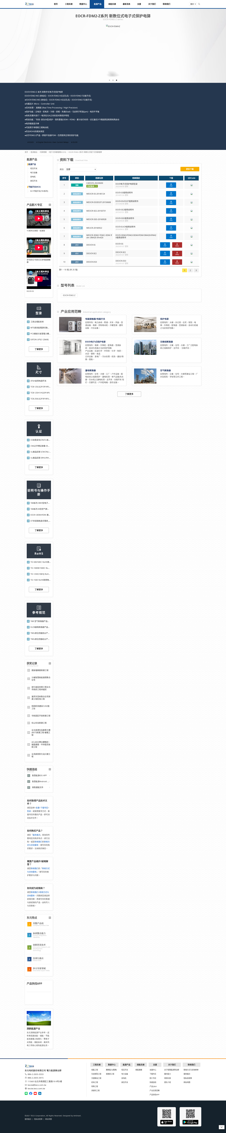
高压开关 (33, 181)
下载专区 (44, 807)
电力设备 (33, 172)
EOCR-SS (30, 291)
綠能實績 (138, 1070)
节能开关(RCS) (34, 187)
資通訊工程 (110, 1074)
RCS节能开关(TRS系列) (39, 191)
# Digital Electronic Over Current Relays (52, 142)
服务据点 (36, 835)
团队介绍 (167, 1082)
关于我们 (172, 1064)
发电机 (33, 176)
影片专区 (153, 1078)
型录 (29, 811)
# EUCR (74, 142)
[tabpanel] (113, 52)
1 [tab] (109, 80)
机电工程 (94, 1082)
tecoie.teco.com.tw (36, 1088)
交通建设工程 (96, 1078)
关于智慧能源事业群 (171, 1070)
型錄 (77, 185)
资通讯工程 (95, 1090)
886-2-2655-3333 (36, 1074)
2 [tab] (113, 80)
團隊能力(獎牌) (111, 1070)
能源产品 (32, 164)
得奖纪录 (167, 1078)
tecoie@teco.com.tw (37, 1085)
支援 (37, 807)
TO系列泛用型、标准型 (36, 230)
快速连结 (153, 1082)
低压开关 (33, 168)
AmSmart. (77, 1116)
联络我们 (38, 841)
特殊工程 (94, 1086)
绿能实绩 (140, 1064)
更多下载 (190, 169)
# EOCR (31, 142)
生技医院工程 (96, 1074)
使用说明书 (77, 194)
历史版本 (90, 186)
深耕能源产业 (33, 1028)
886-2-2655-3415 (36, 1077)
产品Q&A (153, 1086)
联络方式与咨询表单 (191, 1070)
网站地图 (187, 1082)
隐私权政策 (188, 1078)
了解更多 (39, 349)
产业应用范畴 (154, 1090)
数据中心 (112, 1064)
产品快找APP (154, 1094)
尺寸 (77, 245)
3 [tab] (116, 80)
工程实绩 (97, 1064)
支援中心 (153, 1070)
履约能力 (167, 1074)
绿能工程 (94, 1070)
